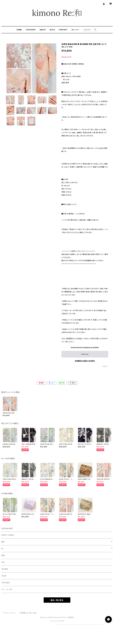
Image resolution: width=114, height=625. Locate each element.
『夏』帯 (3, 576)
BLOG (52, 30)
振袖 (3, 555)
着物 (3, 542)
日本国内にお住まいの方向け (85, 361)
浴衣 (3, 562)
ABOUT (43, 30)
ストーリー (75, 30)
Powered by (54, 621)
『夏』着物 (4, 569)
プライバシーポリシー (9, 613)
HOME (19, 30)
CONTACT (63, 30)
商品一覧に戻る (57, 600)
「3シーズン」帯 (6, 589)
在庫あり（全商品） (7, 535)
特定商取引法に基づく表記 (28, 613)
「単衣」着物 (5, 583)
